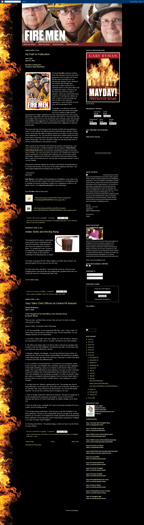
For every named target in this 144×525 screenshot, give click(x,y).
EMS (50, 294)
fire (53, 294)
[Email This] (58, 218)
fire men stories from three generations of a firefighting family (46, 220)
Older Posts (75, 441)
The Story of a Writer (97, 445)
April (91, 378)
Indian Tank (58, 294)
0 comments (51, 218)
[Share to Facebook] (65, 218)
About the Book (44, 44)
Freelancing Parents (97, 462)
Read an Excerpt (72, 44)
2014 (90, 350)
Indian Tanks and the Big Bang (41, 231)
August (92, 368)
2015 (90, 347)
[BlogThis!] (61, 218)
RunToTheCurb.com (97, 451)
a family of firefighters (36, 294)
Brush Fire (45, 294)
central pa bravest (35, 434)
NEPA (63, 294)
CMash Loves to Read (97, 434)
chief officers (44, 434)
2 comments (50, 291)
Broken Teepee (96, 485)
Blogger (75, 510)
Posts (90, 274)
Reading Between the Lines (100, 479)
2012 (90, 355)
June (91, 373)
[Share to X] (63, 218)
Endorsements (58, 44)
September (93, 365)
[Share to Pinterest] (67, 218)
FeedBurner (106, 299)
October (92, 362)
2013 (90, 352)
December (93, 357)
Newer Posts (30, 441)
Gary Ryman (29, 179)
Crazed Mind (95, 457)
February (93, 392)
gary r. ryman (67, 220)
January (92, 394)
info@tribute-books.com (106, 411)
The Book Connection (97, 428)
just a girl (32, 222)
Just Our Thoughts (97, 468)
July (91, 370)
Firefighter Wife (96, 496)
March (92, 389)
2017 (90, 342)
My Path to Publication (37, 54)
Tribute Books (71, 148)
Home (53, 441)
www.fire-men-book (46, 185)
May (91, 376)
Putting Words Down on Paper (100, 491)
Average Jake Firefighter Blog (100, 423)
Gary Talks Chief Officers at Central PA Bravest (50, 303)
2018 (90, 339)
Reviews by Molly (96, 474)
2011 (90, 398)
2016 (90, 345)
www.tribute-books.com (34, 150)
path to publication (40, 222)
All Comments (93, 278)
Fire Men (62, 73)
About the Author (29, 44)
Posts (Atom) (37, 445)
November (93, 360)
